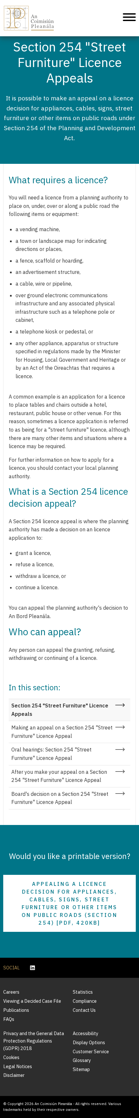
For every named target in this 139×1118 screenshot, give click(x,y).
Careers (11, 992)
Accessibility (85, 1033)
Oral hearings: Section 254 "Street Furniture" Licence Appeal (51, 753)
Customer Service (91, 1051)
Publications (16, 1010)
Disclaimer (14, 1075)
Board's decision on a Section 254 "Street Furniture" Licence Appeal (59, 798)
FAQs (8, 1019)
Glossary (82, 1060)
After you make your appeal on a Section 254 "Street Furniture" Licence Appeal (59, 776)
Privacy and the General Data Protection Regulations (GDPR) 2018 (33, 1040)
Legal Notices (17, 1066)
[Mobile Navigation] (129, 18)
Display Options (89, 1042)
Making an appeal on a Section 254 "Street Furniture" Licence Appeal (61, 731)
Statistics (83, 992)
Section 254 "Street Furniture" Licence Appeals (59, 709)
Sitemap (81, 1069)
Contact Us (84, 1010)
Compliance (85, 1001)
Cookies (11, 1057)
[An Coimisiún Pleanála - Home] (29, 18)
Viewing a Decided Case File (32, 1001)
